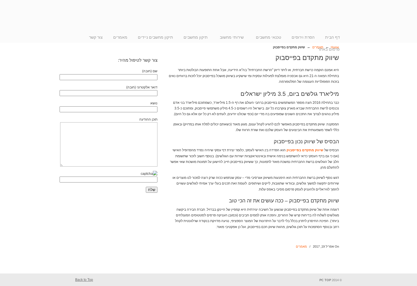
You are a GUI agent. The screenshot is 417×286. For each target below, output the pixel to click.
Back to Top (84, 280)
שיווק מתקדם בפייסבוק (305, 150)
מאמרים (301, 246)
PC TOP (313, 19)
